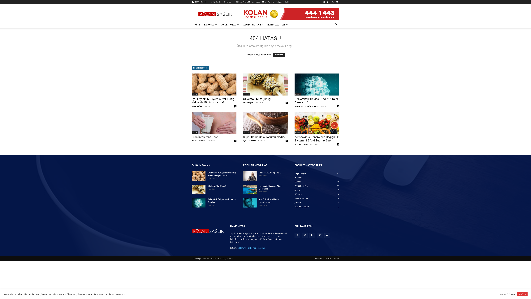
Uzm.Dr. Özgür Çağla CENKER (306, 106)
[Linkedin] (328, 2)
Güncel (194, 94)
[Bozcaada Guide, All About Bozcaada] (250, 189)
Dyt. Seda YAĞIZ (249, 141)
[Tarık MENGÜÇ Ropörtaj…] (250, 176)
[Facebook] (319, 2)
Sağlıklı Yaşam (228, 24)
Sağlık (197, 24)
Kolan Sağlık (197, 106)
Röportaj (209, 24)
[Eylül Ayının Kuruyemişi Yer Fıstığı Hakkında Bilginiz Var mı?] (214, 85)
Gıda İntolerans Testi (205, 137)
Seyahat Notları (252, 24)
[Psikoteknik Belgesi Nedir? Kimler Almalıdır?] (317, 85)
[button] (336, 25)
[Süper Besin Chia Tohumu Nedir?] (265, 123)
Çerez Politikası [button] (507, 294)
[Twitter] (333, 2)
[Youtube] (337, 2)
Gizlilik (286, 2)
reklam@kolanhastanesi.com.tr (251, 248)
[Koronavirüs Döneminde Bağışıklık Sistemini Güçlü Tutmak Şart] (317, 123)
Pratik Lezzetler (276, 24)
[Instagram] (324, 2)
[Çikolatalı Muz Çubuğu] (265, 85)
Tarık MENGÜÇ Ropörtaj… (270, 173)
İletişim (279, 2)
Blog (264, 2)
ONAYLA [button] (522, 294)
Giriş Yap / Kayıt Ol (243, 2)
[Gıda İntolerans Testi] (214, 123)
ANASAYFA (279, 55)
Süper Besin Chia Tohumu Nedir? (264, 137)
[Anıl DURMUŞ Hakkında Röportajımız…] (250, 203)
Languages (256, 2)
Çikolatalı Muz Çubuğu (257, 99)
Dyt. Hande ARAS (198, 141)
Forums (271, 2)
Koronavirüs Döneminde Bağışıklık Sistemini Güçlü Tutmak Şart (317, 138)
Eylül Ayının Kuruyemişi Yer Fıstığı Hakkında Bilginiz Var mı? (213, 100)
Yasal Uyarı (319, 258)
